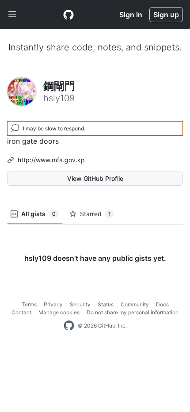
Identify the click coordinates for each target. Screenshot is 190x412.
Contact (21, 312)
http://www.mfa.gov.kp (51, 160)
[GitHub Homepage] (69, 326)
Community (135, 304)
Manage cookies (59, 312)
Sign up (166, 14)
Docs (162, 304)
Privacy (53, 304)
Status (106, 304)
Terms (29, 304)
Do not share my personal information (133, 312)
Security (80, 304)
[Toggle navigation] (12, 14)
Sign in (130, 14)
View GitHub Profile (95, 178)
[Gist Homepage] (68, 14)
